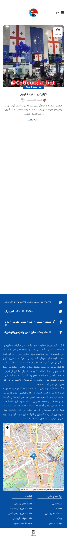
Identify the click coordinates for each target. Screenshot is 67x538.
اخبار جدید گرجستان (33, 87)
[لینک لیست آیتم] (20, 504)
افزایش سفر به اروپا (34, 94)
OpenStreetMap (40, 489)
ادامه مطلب (33, 120)
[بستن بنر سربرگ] (4, 3)
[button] (33, 456)
